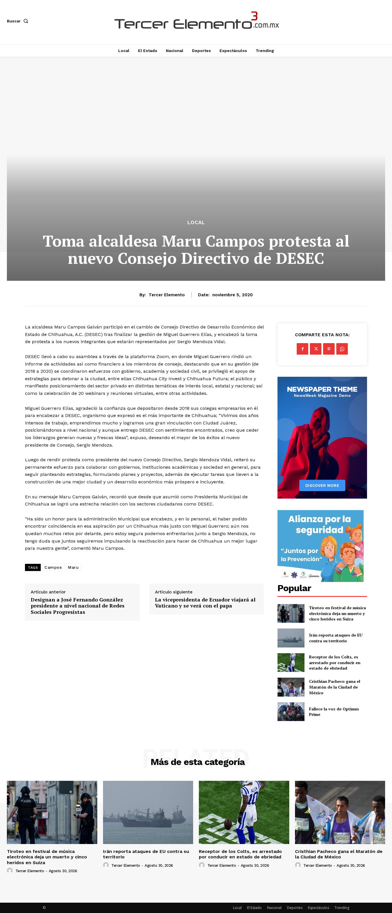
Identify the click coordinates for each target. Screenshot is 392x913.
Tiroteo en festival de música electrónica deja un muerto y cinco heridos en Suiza (337, 613)
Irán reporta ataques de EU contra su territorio (335, 637)
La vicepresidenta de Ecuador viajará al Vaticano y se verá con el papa (205, 603)
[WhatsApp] (342, 349)
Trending (342, 907)
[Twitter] (315, 349)
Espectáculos (318, 907)
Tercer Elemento (167, 294)
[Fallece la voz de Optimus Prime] (290, 711)
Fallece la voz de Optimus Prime (334, 711)
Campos (53, 567)
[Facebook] (302, 349)
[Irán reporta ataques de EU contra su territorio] (290, 637)
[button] (18, 21)
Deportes (294, 907)
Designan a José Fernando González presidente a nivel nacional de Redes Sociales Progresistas (78, 606)
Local (196, 222)
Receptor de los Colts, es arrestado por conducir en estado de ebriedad (334, 662)
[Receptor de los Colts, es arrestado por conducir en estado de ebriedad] (290, 662)
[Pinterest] (329, 349)
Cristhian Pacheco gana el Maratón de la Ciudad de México (334, 686)
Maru (73, 567)
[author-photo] (10, 871)
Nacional (274, 907)
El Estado (254, 907)
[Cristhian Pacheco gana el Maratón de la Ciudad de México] (290, 687)
